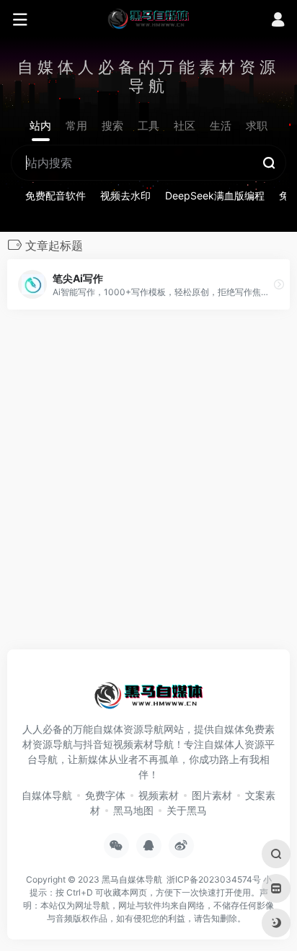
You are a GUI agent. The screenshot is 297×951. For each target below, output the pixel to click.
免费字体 (105, 795)
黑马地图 (133, 810)
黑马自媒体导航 (132, 879)
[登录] (277, 21)
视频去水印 (125, 195)
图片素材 (212, 795)
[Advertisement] (148, 483)
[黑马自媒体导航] (148, 18)
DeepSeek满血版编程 (215, 195)
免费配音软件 (55, 195)
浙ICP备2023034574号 (214, 879)
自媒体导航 (47, 795)
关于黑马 (187, 810)
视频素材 (158, 795)
